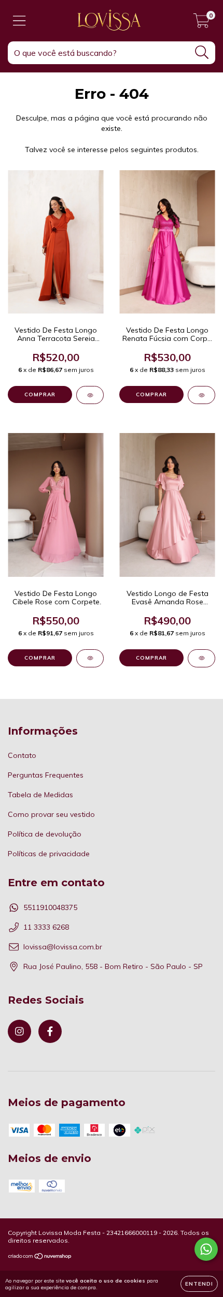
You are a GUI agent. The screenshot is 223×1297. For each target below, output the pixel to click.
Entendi (199, 1283)
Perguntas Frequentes (45, 775)
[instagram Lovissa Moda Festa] (19, 1031)
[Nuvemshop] (40, 1257)
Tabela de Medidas (40, 794)
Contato (22, 755)
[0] (201, 23)
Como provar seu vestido (51, 814)
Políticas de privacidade (49, 853)
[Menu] (19, 21)
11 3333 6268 (46, 927)
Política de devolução (44, 834)
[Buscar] (202, 52)
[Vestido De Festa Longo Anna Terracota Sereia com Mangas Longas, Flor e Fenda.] (90, 395)
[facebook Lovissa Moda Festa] (50, 1031)
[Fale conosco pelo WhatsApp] (206, 1249)
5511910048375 (50, 907)
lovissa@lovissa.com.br (62, 946)
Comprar (39, 394)
